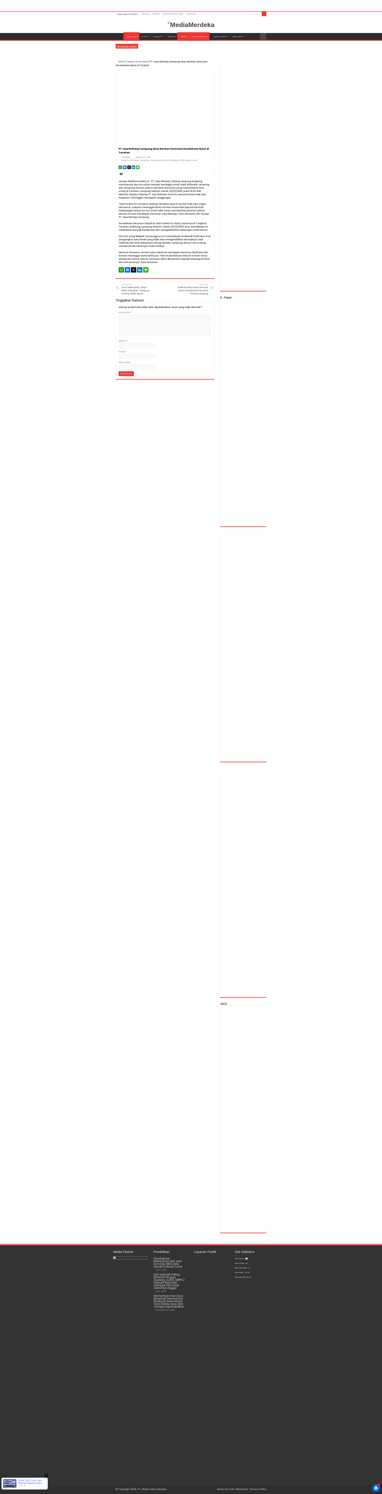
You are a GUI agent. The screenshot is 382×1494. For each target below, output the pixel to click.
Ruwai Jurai (131, 36)
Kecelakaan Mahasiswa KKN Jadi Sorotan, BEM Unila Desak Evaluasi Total (168, 1263)
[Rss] (238, 14)
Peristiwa (173, 160)
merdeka (126, 157)
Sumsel (144, 36)
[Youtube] (246, 14)
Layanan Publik (219, 36)
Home (121, 61)
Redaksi (156, 14)
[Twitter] (243, 14)
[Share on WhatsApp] (120, 167)
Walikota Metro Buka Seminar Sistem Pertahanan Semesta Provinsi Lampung (193, 289)
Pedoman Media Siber (173, 14)
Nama (123, 341)
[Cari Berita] (264, 14)
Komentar (126, 312)
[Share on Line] (138, 167)
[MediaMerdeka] (191, 24)
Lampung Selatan (159, 160)
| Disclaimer (242, 1489)
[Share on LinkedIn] (133, 167)
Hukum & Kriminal (199, 36)
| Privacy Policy (257, 1489)
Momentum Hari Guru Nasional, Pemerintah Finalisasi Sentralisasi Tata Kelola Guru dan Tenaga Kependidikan (169, 1301)
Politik (183, 36)
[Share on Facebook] (125, 167)
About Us (146, 14)
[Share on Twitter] (129, 167)
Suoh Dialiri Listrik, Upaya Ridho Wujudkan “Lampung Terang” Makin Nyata (135, 289)
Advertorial (191, 14)
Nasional (157, 36)
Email (123, 351)
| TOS (231, 1489)
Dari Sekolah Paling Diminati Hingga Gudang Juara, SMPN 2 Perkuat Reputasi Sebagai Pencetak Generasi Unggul (169, 1281)
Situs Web (124, 362)
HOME (119, 36)
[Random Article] (263, 36)
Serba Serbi (237, 36)
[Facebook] (240, 14)
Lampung (144, 160)
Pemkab (171, 36)
